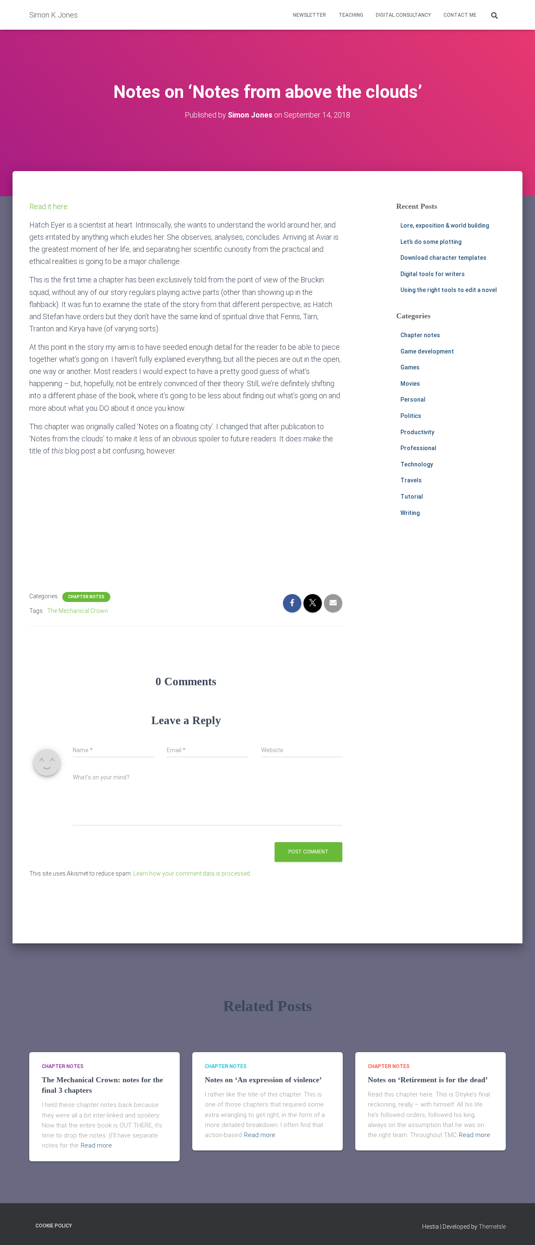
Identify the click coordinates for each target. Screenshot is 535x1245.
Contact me (459, 15)
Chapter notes (86, 596)
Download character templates (443, 257)
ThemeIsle (492, 1226)
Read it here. (49, 206)
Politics (410, 415)
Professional (418, 448)
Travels (411, 480)
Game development (427, 351)
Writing (410, 513)
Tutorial (411, 496)
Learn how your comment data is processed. (192, 873)
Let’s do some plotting (430, 241)
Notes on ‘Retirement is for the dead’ (428, 1080)
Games (410, 367)
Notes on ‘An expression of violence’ (263, 1080)
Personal (412, 399)
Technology (416, 464)
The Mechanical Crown (77, 610)
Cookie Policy (54, 1226)
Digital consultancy (403, 15)
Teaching (351, 15)
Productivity (417, 432)
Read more (96, 1145)
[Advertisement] (186, 521)
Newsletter (309, 15)
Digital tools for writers (432, 274)
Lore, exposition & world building (444, 225)
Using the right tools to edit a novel (448, 290)
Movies (410, 383)
